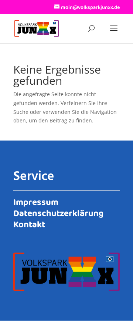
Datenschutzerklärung (58, 212)
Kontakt (29, 223)
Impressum (35, 201)
